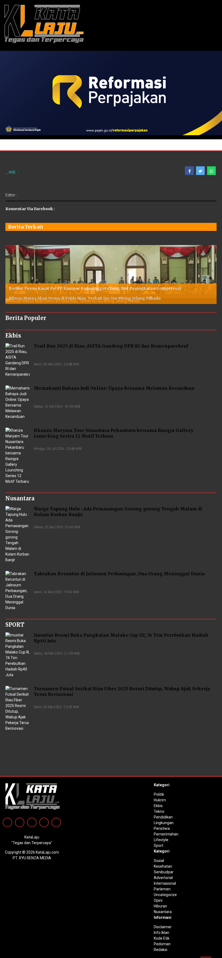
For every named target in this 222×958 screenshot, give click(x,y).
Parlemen (162, 889)
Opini (158, 900)
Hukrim (160, 800)
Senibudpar (164, 872)
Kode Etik (161, 938)
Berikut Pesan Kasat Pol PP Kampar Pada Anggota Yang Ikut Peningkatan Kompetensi (95, 288)
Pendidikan (163, 817)
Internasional (165, 883)
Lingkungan (164, 823)
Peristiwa (162, 828)
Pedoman (162, 944)
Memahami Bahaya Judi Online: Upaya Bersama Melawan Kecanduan (114, 388)
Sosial (159, 860)
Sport (158, 845)
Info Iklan (161, 932)
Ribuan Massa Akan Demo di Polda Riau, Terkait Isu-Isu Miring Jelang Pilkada (85, 298)
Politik (159, 794)
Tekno (159, 811)
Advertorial (163, 878)
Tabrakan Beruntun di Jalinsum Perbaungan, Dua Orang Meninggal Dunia (119, 573)
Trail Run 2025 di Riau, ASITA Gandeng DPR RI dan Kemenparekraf (111, 346)
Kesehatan (163, 866)
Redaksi (160, 949)
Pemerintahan (166, 834)
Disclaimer (163, 927)
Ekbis (158, 806)
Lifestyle (161, 840)
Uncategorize (165, 895)
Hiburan (160, 906)
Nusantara (163, 912)
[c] (111, 93)
